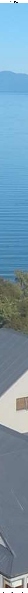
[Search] (26, 1)
